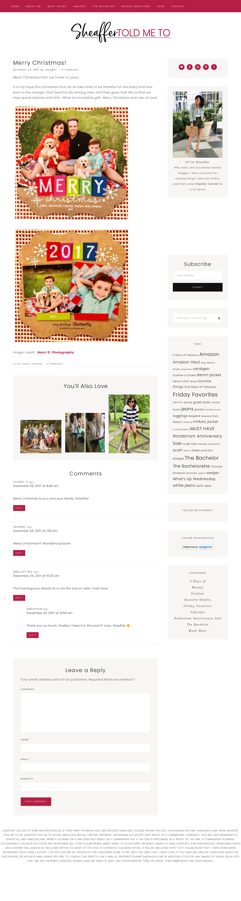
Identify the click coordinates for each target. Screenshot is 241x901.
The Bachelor (202, 457)
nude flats (190, 444)
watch (201, 473)
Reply (19, 508)
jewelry (200, 409)
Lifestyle (198, 612)
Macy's (177, 422)
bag (203, 362)
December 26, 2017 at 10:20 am (36, 576)
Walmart (191, 473)
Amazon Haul (186, 362)
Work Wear (198, 631)
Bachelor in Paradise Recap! (41, 442)
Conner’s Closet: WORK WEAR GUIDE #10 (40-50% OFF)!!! (85, 436)
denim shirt (181, 381)
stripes (178, 458)
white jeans (184, 485)
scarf (178, 450)
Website (27, 778)
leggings (180, 416)
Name (26, 739)
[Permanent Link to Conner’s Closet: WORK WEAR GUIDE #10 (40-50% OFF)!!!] (84, 452)
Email (26, 759)
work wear (204, 486)
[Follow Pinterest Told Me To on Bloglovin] (198, 548)
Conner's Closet (184, 375)
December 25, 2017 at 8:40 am (35, 486)
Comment (28, 689)
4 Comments (70, 69)
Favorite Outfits (197, 600)
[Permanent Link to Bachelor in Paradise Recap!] (40, 452)
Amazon (209, 354)
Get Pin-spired (182, 402)
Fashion (36, 364)
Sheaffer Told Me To (120, 32)
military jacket (205, 421)
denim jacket (209, 374)
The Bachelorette (191, 466)
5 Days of (198, 581)
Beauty (211, 362)
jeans (187, 409)
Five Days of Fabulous (200, 387)
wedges (212, 473)
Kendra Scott (213, 409)
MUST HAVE (202, 429)
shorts (187, 450)
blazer (176, 369)
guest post (201, 402)
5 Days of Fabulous (185, 355)
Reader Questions (209, 444)
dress (193, 381)
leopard (194, 416)
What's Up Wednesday (194, 478)
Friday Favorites (195, 394)
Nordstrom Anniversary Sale (198, 618)
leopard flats (209, 416)
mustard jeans (181, 429)
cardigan (201, 368)
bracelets (186, 369)
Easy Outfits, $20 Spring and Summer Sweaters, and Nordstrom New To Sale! (129, 430)
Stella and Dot (202, 450)
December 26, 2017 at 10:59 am (50, 613)
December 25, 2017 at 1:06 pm (35, 531)
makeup (187, 422)
